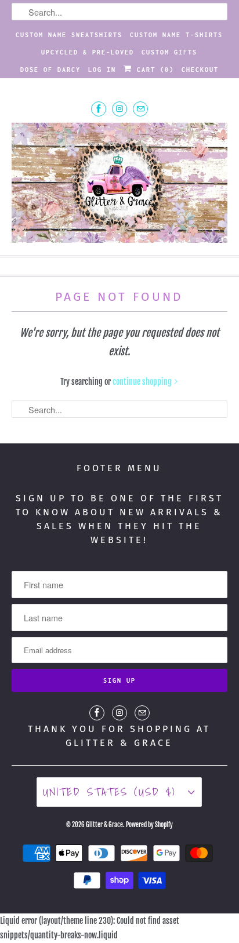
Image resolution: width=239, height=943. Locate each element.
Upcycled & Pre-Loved (87, 52)
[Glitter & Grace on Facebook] (98, 109)
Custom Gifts (169, 52)
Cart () (153, 69)
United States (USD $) (112, 791)
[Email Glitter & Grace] (140, 109)
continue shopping (143, 382)
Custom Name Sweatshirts (69, 34)
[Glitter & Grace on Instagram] (119, 109)
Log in (102, 69)
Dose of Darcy (50, 69)
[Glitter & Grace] (119, 184)
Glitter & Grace (104, 825)
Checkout (200, 69)
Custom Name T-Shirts (176, 34)
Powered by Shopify (149, 825)
